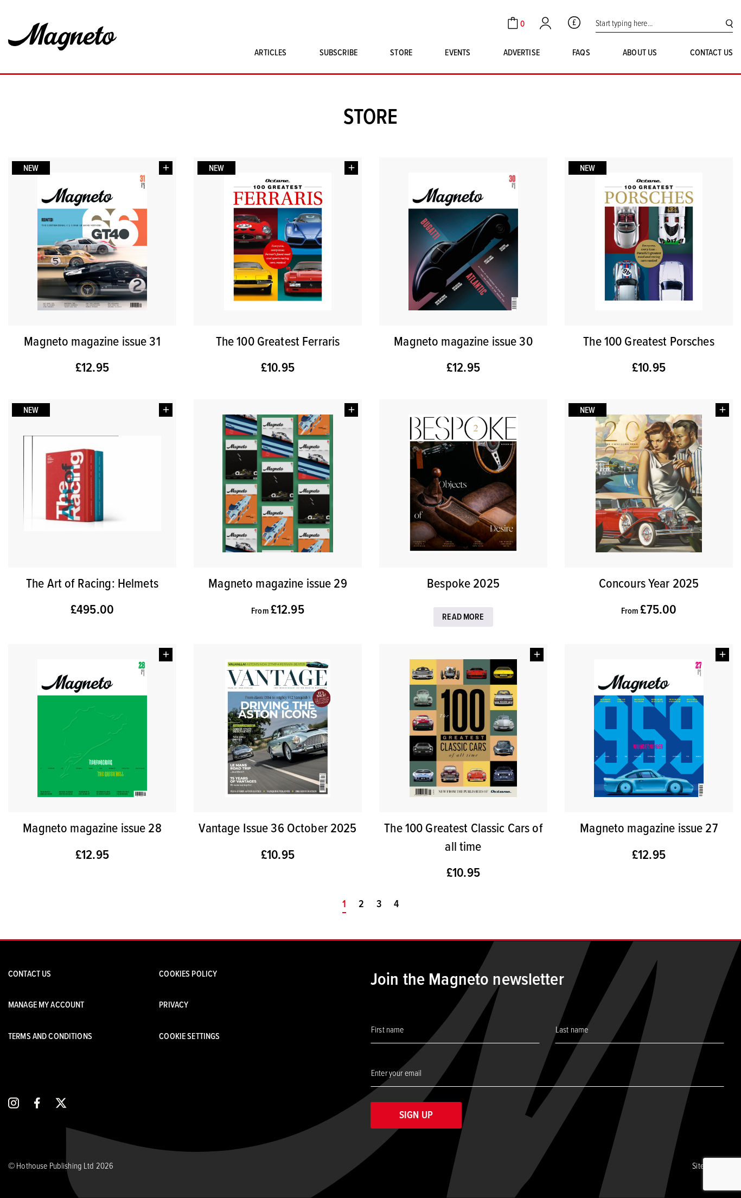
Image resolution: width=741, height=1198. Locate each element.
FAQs (581, 52)
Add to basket (166, 168)
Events (457, 52)
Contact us (711, 52)
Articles (270, 52)
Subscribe (338, 52)
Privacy (173, 1004)
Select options (351, 410)
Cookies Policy (188, 973)
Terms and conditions (50, 1036)
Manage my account (46, 1004)
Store (401, 52)
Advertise (521, 52)
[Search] (729, 23)
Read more (463, 616)
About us (640, 52)
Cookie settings (189, 1035)
